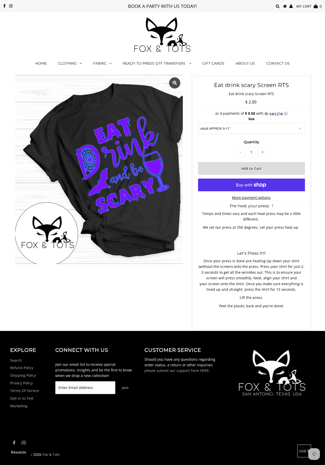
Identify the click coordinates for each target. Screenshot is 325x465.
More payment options (251, 197)
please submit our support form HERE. (177, 370)
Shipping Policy (23, 375)
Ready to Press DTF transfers (154, 63)
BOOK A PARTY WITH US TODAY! (162, 6)
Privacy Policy (21, 383)
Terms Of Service (24, 390)
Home (41, 63)
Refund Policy (21, 367)
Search (16, 360)
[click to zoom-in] (174, 83)
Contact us (278, 63)
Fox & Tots (51, 454)
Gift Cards (213, 63)
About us (245, 63)
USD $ (304, 451)
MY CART (309, 6)
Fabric (100, 63)
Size (251, 119)
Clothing (67, 63)
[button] (251, 113)
